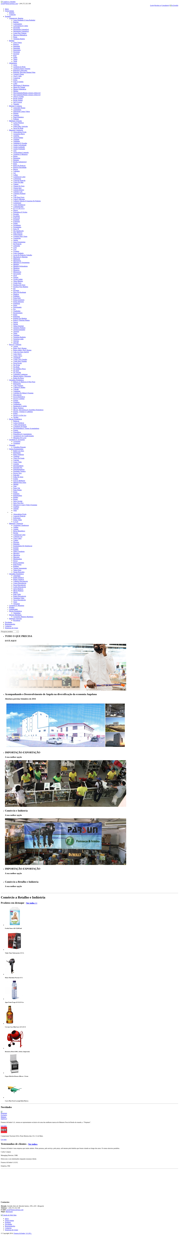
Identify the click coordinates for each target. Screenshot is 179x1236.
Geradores (16, 443)
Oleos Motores (18, 281)
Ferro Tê (16, 229)
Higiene (15, 113)
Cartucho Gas (17, 536)
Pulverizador (17, 307)
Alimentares (13, 63)
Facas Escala (17, 363)
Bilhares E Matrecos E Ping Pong (24, 382)
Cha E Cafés (17, 76)
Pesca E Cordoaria (15, 344)
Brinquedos (17, 384)
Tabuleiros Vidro (18, 598)
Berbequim (17, 453)
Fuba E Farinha (18, 82)
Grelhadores (17, 404)
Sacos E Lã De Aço (19, 415)
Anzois (15, 346)
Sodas (15, 57)
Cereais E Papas (18, 74)
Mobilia (15, 484)
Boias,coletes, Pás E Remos (22, 350)
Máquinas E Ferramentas (21, 262)
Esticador (16, 475)
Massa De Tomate (19, 87)
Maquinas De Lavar (19, 438)
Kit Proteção (17, 244)
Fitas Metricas (17, 233)
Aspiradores (17, 110)
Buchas (15, 533)
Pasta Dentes (17, 490)
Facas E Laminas (18, 398)
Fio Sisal (16, 371)
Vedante (16, 508)
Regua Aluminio (18, 563)
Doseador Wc (17, 467)
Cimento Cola (17, 192)
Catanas (15, 184)
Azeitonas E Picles (19, 67)
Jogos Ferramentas (19, 242)
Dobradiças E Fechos (20, 212)
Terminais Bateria (19, 39)
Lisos (15, 247)
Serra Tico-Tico (18, 503)
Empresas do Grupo (11, 628)
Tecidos (15, 417)
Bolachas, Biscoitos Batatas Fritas (24, 72)
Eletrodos (16, 544)
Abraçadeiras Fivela (19, 132)
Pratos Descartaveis (19, 596)
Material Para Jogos (19, 482)
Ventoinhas (17, 613)
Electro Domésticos (15, 419)
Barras (15, 156)
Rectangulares (17, 313)
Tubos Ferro (17, 570)
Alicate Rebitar (18, 137)
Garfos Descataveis (19, 587)
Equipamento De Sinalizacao (22, 546)
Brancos (16, 44)
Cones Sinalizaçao (19, 205)
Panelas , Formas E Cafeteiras (23, 412)
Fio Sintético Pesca (19, 369)
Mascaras (16, 557)
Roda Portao (17, 564)
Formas (15, 400)
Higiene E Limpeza (15, 106)
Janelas (15, 240)
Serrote (15, 324)
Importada (16, 46)
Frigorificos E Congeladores (22, 434)
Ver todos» (33, 1144)
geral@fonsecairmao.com (9, 3)
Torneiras (16, 335)
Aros (14, 151)
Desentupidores (18, 466)
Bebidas (11, 41)
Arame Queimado (19, 149)
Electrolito (16, 27)
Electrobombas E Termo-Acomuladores (26, 428)
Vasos (15, 602)
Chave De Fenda (18, 458)
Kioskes (11, 607)
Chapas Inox (17, 188)
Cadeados (16, 171)
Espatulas (16, 219)
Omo (15, 486)
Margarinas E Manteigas (21, 85)
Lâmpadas (16, 246)
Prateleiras (16, 303)
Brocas (15, 169)
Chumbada (16, 357)
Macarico (16, 553)
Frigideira (16, 402)
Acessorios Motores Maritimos (23, 617)
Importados (17, 50)
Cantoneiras (17, 178)
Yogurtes (16, 104)
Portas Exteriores (18, 300)
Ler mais (4, 1126)
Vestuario (12, 445)
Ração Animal (18, 98)
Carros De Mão (18, 182)
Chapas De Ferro (18, 186)
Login (152, 5)
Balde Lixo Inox (18, 451)
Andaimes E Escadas (20, 143)
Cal (14, 173)
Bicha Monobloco (19, 531)
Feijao (15, 80)
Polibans (16, 119)
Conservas (16, 78)
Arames (15, 529)
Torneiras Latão (18, 339)
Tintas (15, 333)
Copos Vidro (17, 462)
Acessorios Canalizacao (21, 525)
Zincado (16, 343)
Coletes (15, 540)
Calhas (15, 175)
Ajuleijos (16, 136)
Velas (15, 510)
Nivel (15, 275)
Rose (15, 55)
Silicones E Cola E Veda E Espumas (25, 505)
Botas (15, 164)
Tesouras (16, 331)
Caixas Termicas (18, 423)
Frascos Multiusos (19, 480)
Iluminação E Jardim (20, 406)
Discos (15, 210)
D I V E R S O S (18, 208)
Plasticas (16, 294)
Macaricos (16, 555)
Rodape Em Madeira (20, 318)
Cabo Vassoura (18, 385)
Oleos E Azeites (18, 96)
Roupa (15, 499)
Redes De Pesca (18, 378)
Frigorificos (17, 432)
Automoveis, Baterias (16, 18)
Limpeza (16, 115)
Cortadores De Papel (20, 426)
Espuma (16, 548)
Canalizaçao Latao (19, 177)
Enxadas (16, 214)
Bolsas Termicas (18, 579)
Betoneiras (16, 158)
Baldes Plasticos (18, 577)
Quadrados (16, 311)
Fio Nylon (16, 365)
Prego (15, 305)
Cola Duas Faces (18, 197)
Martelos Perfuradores (20, 266)
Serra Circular (17, 501)
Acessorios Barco (19, 134)
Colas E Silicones (19, 199)
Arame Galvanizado (19, 145)
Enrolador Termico (19, 471)
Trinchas (16, 341)
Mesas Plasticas (18, 590)
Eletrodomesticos (18, 469)
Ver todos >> (31, 903)
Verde (15, 61)
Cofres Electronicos (19, 425)
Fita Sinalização (18, 231)
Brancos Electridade (19, 167)
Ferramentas (17, 227)
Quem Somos (9, 11)
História (11, 13)
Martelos (16, 264)
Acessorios (16, 441)
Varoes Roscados (18, 572)
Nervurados (17, 274)
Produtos (8, 16)
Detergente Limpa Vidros (21, 111)
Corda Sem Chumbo (20, 361)
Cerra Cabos (17, 538)
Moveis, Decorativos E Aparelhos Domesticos (28, 410)
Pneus (15, 37)
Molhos (15, 91)
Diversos (16, 542)
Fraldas (15, 479)
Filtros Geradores (19, 551)
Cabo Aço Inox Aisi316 (21, 352)
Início (7, 9)
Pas (14, 288)
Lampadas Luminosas (20, 374)
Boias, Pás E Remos (20, 348)
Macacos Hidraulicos (20, 35)
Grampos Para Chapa (20, 236)
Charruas (16, 124)
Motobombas (17, 559)
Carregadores (17, 24)
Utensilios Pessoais (19, 447)
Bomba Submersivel (20, 162)
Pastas (15, 492)
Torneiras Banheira (19, 337)
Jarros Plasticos (18, 589)
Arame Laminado (19, 147)
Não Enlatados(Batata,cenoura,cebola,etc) (27, 93)
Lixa (14, 249)
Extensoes (16, 221)
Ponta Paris (17, 298)
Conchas (16, 460)
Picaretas (16, 290)
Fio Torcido (17, 372)
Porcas (15, 561)
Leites (15, 83)
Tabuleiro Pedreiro (19, 328)
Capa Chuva (17, 354)
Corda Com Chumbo (20, 359)
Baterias (16, 22)
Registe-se (157, 5)
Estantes (16, 549)
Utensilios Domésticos (16, 380)
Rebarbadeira (17, 495)
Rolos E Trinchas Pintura (21, 320)
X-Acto (15, 522)
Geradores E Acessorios (17, 439)
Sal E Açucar (17, 102)
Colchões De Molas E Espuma (23, 393)
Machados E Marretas (20, 257)
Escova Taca (17, 473)
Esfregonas (17, 518)
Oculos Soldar (18, 279)
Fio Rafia (16, 367)
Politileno (16, 296)
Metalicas (16, 268)
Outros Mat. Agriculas (20, 126)
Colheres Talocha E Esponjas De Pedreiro (27, 201)
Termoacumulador (19, 329)
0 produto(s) (165, 5)
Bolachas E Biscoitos (20, 70)
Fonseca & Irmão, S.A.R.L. (23, 1233)
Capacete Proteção (19, 180)
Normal (15, 277)
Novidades (8, 622)
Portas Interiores (18, 302)
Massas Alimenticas (19, 89)
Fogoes (15, 430)
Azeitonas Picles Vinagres (21, 68)
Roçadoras (16, 620)
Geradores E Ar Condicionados (23, 436)
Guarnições (17, 238)
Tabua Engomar (18, 326)
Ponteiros (16, 494)
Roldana (16, 566)
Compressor (17, 203)
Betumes (16, 160)
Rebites (15, 497)
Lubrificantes (13, 609)
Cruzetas (16, 464)
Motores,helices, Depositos (22, 376)
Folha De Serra (18, 477)
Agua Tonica (17, 42)
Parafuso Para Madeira (20, 287)
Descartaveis (17, 395)
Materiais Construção (16, 130)
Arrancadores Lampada (21, 152)
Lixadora (16, 251)
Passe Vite (16, 488)
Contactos (12, 14)
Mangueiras (17, 261)
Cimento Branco (18, 190)
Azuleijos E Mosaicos (20, 154)
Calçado (16, 389)
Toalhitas (16, 507)
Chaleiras (16, 456)
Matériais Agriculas (15, 121)
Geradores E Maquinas (16, 605)
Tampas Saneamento (20, 568)
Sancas (15, 322)
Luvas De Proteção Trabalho (22, 255)
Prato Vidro (17, 594)
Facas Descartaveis (19, 585)
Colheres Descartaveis (20, 581)
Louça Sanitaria (18, 253)
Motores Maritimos (15, 615)
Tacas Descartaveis (19, 600)
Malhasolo (16, 259)
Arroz (15, 65)
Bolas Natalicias (18, 454)
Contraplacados (18, 206)
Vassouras (16, 604)
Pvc (14, 309)
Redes (15, 315)
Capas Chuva (17, 356)
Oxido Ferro (17, 283)
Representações (10, 624)
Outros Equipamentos (16, 449)
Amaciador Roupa (19, 108)
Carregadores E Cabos (20, 26)
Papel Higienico (18, 117)
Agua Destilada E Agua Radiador (24, 20)
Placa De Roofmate (19, 292)
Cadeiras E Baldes (19, 387)
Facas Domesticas (19, 397)
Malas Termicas (18, 408)
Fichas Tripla (17, 520)
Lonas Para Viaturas (19, 33)
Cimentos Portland (19, 193)
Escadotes (16, 216)
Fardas (15, 223)
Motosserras (17, 272)
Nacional (16, 54)
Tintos (15, 59)
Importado (16, 48)
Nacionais (16, 52)
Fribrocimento (17, 234)
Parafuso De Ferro (19, 285)
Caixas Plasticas (18, 123)
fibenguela (9, 1211)
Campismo (16, 391)
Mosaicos (16, 270)
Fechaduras (17, 225)
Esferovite (16, 218)
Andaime (16, 139)
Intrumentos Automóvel (21, 29)
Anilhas (15, 527)
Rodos (15, 413)
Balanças (16, 421)
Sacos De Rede (18, 128)
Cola (14, 195)
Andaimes (16, 141)
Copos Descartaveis (19, 583)
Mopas (15, 592)
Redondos (16, 316)
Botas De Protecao (19, 165)
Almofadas (16, 576)
